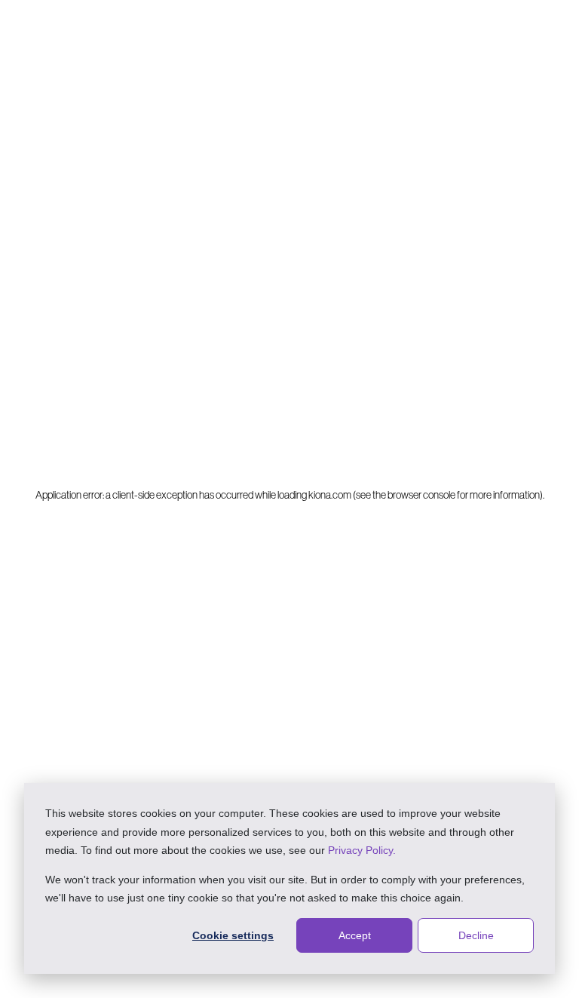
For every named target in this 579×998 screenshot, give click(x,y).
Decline (476, 935)
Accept (355, 935)
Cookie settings (233, 935)
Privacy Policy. (362, 850)
